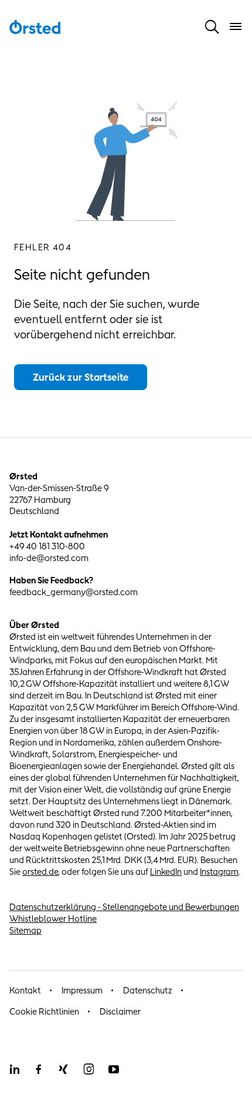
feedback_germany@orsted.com (73, 592)
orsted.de (40, 872)
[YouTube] (113, 1069)
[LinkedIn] (14, 1069)
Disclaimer (120, 1011)
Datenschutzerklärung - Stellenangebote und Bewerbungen (124, 907)
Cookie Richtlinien (44, 1011)
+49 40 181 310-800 (47, 546)
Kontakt (25, 990)
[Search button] (212, 26)
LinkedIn (166, 872)
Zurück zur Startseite (80, 377)
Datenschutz (147, 990)
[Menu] (236, 26)
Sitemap (25, 930)
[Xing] (63, 1069)
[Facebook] (38, 1069)
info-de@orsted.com (48, 558)
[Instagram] (88, 1069)
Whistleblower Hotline (53, 919)
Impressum (82, 990)
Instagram (219, 872)
